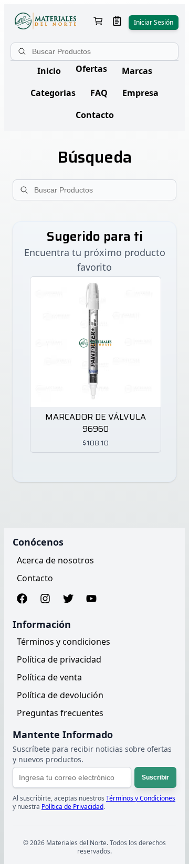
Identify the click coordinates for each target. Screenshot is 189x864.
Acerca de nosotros (55, 560)
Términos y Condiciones (140, 798)
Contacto (95, 115)
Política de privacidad (59, 659)
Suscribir (155, 777)
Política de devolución (60, 695)
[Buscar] (23, 51)
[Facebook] (22, 600)
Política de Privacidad (72, 806)
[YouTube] (91, 600)
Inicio (49, 71)
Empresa (140, 93)
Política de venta (49, 677)
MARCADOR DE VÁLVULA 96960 (95, 423)
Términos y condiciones (63, 641)
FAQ (99, 93)
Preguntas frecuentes (60, 713)
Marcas (137, 71)
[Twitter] (68, 600)
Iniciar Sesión (153, 22)
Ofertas (91, 68)
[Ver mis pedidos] (117, 22)
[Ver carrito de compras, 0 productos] (98, 22)
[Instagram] (45, 600)
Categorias (53, 93)
